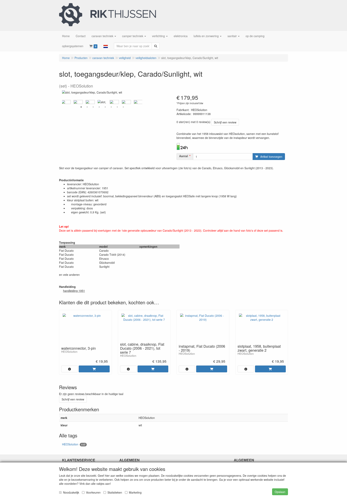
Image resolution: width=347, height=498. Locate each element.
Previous (61, 102)
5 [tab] (105, 107)
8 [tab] (123, 107)
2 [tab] (87, 107)
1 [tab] (81, 107)
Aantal (183, 156)
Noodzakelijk (71, 492)
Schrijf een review (225, 122)
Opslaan (280, 492)
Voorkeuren (93, 492)
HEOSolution (73, 444)
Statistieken (114, 492)
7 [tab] (117, 107)
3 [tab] (93, 107)
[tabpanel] (102, 102)
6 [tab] (111, 107)
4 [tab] (99, 107)
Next (143, 102)
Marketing (135, 492)
